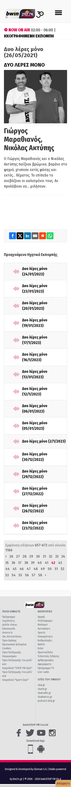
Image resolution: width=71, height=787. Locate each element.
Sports (41, 632)
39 (33, 563)
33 (56, 556)
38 (26, 563)
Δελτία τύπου (9, 624)
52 (62, 569)
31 (44, 556)
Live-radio (43, 672)
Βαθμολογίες (45, 640)
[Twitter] (20, 235)
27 (18, 556)
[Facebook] (13, 235)
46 (22, 569)
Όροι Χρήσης (9, 640)
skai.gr (41, 685)
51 (56, 569)
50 (50, 569)
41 (46, 563)
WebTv (41, 644)
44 (7, 569)
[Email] (35, 235)
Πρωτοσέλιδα (45, 652)
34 (63, 556)
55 (20, 575)
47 (29, 569)
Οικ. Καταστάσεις (11, 636)
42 (53, 563)
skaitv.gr (42, 689)
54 (14, 575)
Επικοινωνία (8, 628)
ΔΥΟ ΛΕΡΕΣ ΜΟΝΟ (24, 65)
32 (50, 556)
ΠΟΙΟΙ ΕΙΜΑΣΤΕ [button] (11, 611)
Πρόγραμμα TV (46, 668)
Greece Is (7, 632)
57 (33, 575)
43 (60, 563)
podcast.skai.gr (46, 700)
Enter (41, 648)
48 (36, 569)
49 (43, 569)
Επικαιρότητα (45, 636)
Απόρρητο (63, 783)
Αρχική (41, 617)
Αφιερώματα (44, 664)
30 (38, 556)
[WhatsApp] (50, 235)
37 (19, 563)
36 (13, 563)
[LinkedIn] (28, 235)
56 (27, 575)
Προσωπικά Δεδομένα (14, 644)
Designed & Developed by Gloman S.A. (26, 769)
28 (24, 556)
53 (7, 575)
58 (40, 575)
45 (15, 569)
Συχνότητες (8, 620)
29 (31, 556)
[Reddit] (43, 235)
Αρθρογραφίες (46, 660)
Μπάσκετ (43, 624)
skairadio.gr (44, 693)
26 (11, 556)
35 (7, 563)
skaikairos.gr (45, 697)
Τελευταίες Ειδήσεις (48, 656)
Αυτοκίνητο (44, 628)
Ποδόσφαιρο (45, 620)
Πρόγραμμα (8, 617)
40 (39, 563)
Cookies (6, 648)
